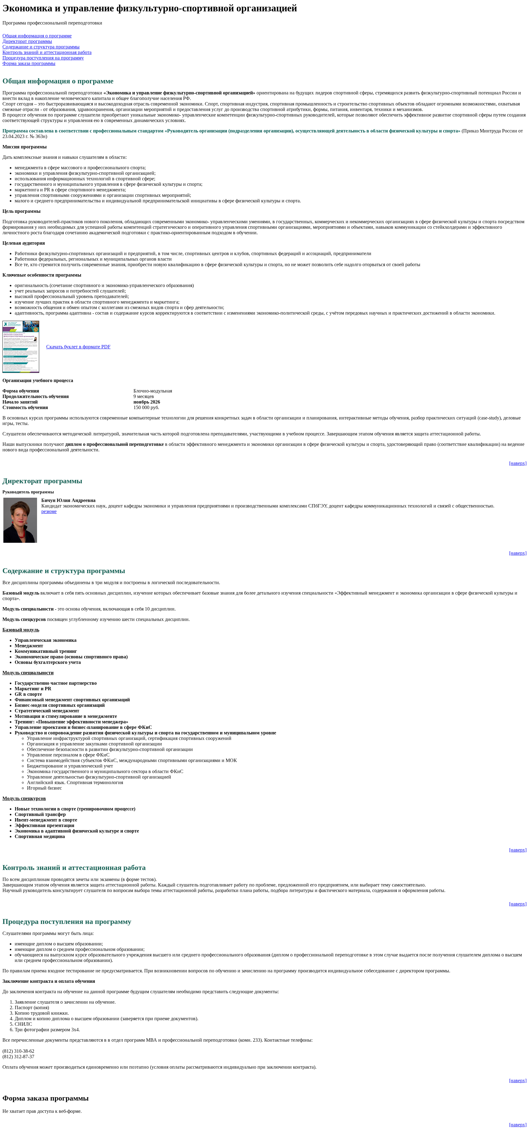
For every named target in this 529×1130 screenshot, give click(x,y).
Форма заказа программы (28, 63)
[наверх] (518, 463)
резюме (49, 511)
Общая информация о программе (37, 35)
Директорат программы (27, 41)
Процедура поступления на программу (43, 57)
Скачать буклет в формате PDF (78, 346)
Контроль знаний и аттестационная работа (47, 52)
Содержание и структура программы (41, 46)
